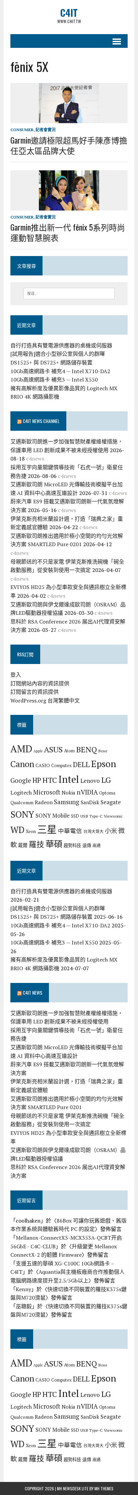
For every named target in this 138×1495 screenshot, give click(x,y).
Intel (68, 779)
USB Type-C (91, 816)
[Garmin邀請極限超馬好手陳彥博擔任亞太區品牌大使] (69, 118)
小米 (111, 831)
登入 (15, 674)
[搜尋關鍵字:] (68, 293)
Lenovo (90, 780)
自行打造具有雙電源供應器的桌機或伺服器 (61, 345)
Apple (38, 751)
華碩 (54, 843)
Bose (103, 750)
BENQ (86, 749)
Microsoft (46, 792)
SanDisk (90, 802)
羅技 (36, 844)
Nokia (68, 792)
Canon (22, 763)
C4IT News (32, 992)
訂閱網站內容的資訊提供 (39, 683)
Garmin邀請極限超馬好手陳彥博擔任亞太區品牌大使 (68, 145)
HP (36, 780)
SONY (22, 814)
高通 (96, 845)
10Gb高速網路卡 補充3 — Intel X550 (54, 379)
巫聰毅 (24, 1306)
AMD (21, 748)
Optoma (107, 793)
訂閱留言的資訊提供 (34, 691)
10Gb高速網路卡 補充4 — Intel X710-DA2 (60, 371)
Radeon (44, 802)
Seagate (110, 802)
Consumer (21, 129)
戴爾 (22, 845)
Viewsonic (113, 816)
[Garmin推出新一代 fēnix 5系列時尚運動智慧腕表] (69, 206)
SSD (75, 816)
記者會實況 (46, 129)
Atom (69, 751)
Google (20, 780)
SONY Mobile (53, 815)
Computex (61, 765)
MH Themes (104, 1488)
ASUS (53, 749)
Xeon (31, 831)
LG (106, 779)
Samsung (66, 802)
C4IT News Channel (41, 420)
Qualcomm (21, 802)
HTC (50, 780)
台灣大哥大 (93, 831)
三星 (47, 829)
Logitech (21, 792)
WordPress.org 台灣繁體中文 (45, 700)
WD (17, 829)
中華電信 (70, 831)
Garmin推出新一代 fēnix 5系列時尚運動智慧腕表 (67, 232)
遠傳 (86, 845)
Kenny (23, 1289)
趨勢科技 (72, 845)
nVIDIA (87, 792)
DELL (81, 764)
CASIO (43, 765)
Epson (103, 763)
